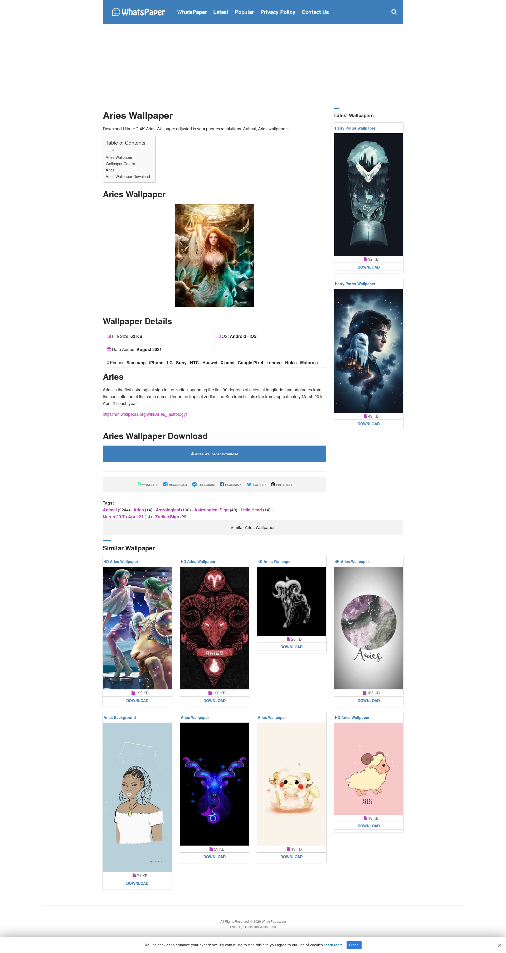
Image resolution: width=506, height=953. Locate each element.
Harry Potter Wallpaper (355, 128)
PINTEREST (283, 485)
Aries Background (120, 717)
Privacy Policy (277, 12)
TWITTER (259, 485)
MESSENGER (177, 485)
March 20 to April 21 (123, 516)
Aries (110, 169)
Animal (110, 510)
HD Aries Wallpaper (121, 561)
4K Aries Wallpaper (275, 561)
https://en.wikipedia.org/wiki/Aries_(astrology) (145, 414)
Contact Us (315, 12)
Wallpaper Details (120, 163)
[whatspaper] (138, 11)
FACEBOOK (233, 485)
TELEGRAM (206, 485)
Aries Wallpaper (119, 157)
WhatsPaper (192, 12)
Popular (244, 12)
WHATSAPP (149, 485)
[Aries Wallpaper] (214, 255)
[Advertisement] (253, 66)
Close (354, 945)
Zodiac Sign (167, 516)
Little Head (252, 510)
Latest (220, 12)
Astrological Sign (212, 510)
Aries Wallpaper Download (128, 176)
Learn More (333, 945)
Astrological (168, 510)
